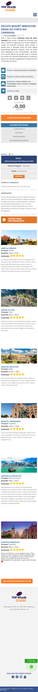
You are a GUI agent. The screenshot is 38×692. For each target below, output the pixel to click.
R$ (12, 154)
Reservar (19, 176)
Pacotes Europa (30, 14)
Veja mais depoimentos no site (15, 581)
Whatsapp (28, 98)
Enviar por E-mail (10, 98)
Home (33, 4)
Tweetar (16, 98)
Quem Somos (31, 9)
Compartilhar (22, 98)
